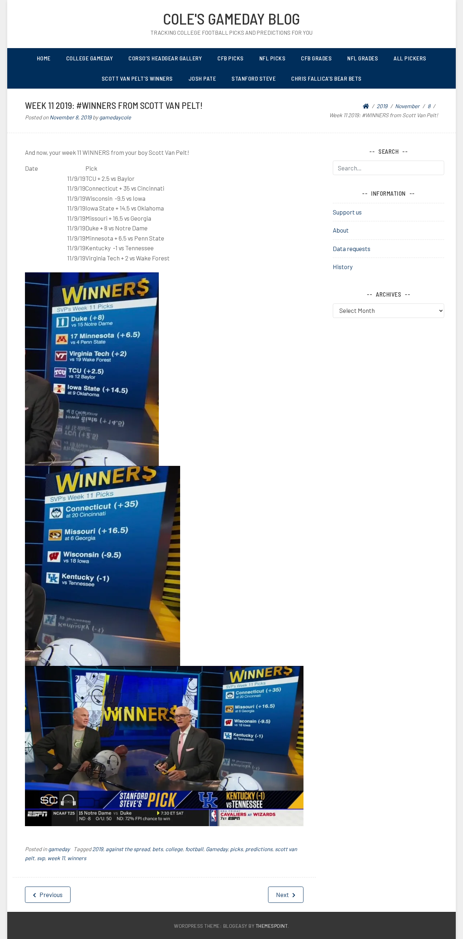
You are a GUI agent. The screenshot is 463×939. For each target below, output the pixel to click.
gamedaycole (115, 117)
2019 (97, 849)
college (174, 849)
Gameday (217, 849)
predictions (258, 849)
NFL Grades (362, 58)
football (194, 849)
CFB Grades (316, 58)
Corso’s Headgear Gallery (165, 58)
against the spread (128, 849)
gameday (59, 849)
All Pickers (410, 58)
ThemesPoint (272, 926)
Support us (347, 212)
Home (44, 58)
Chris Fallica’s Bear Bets (326, 78)
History (343, 266)
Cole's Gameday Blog (231, 18)
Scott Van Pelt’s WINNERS (137, 78)
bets (157, 849)
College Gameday (89, 58)
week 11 (56, 858)
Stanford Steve (254, 78)
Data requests (351, 248)
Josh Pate (202, 78)
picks (236, 849)
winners (76, 858)
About (341, 230)
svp (41, 858)
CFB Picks (230, 58)
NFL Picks (272, 58)
